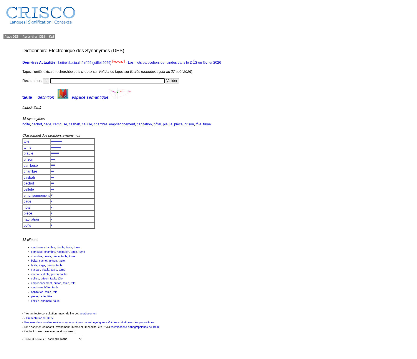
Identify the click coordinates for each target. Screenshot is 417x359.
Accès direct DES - (35, 36)
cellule (87, 124)
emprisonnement (122, 124)
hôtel (157, 124)
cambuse (60, 124)
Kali (51, 36)
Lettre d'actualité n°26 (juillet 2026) (92, 63)
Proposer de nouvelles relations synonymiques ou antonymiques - (66, 322)
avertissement (88, 313)
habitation (144, 124)
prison (189, 124)
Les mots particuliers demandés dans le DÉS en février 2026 (174, 63)
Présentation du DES (39, 318)
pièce (178, 124)
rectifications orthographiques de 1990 (135, 327)
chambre (100, 124)
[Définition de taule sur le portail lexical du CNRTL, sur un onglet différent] (63, 97)
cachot (37, 124)
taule (27, 97)
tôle (198, 124)
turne (207, 124)
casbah (74, 124)
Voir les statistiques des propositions (131, 322)
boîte (26, 124)
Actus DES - (12, 36)
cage (47, 124)
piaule (167, 124)
